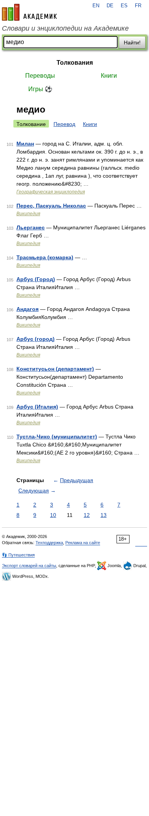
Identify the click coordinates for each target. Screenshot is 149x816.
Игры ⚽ (40, 89)
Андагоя (27, 309)
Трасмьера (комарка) (44, 257)
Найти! (132, 42)
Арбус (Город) (35, 279)
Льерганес (30, 227)
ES (124, 5)
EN (95, 5)
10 (53, 515)
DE (110, 5)
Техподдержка (49, 542)
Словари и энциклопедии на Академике (65, 28)
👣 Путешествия (18, 555)
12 (87, 515)
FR (138, 5)
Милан (25, 144)
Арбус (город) (35, 339)
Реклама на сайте (82, 542)
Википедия (28, 213)
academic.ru (29, 12)
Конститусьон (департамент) (55, 369)
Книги (109, 75)
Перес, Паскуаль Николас (51, 206)
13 (103, 515)
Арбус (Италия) (37, 407)
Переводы (40, 75)
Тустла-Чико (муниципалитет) (56, 436)
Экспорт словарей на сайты (29, 565)
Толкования (75, 62)
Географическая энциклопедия (50, 192)
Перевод (64, 124)
